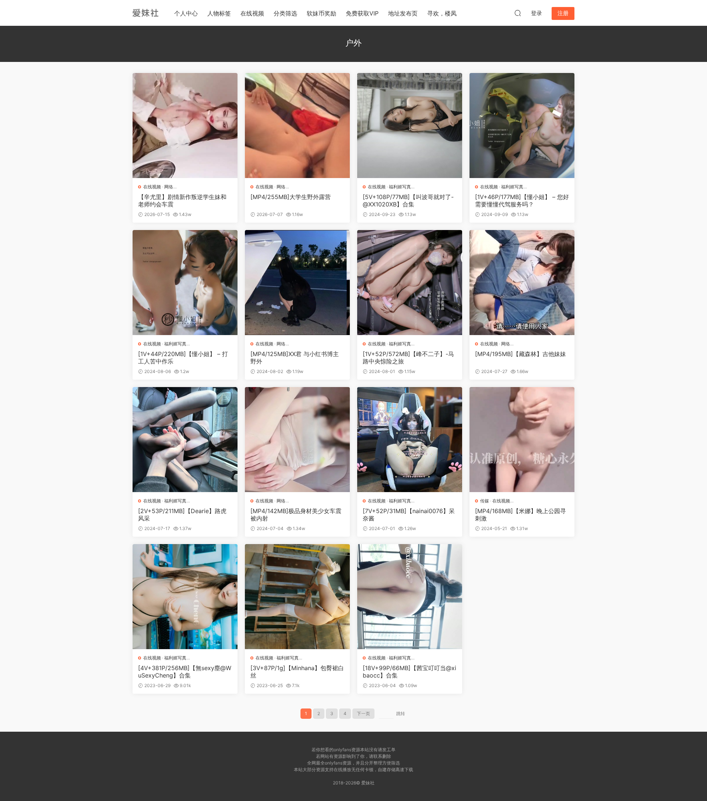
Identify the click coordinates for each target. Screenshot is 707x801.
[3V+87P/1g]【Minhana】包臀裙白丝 (297, 671)
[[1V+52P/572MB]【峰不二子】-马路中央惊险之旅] (409, 282)
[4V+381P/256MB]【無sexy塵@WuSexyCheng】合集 (184, 671)
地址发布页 (403, 13)
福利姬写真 (400, 186)
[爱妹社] (145, 13)
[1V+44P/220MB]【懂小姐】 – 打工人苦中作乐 (183, 357)
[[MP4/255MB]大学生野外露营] (297, 125)
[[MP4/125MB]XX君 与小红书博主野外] (297, 282)
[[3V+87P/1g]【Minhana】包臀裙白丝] (297, 596)
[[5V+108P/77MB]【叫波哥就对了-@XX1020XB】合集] (409, 125)
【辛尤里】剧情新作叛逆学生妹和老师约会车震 (182, 200)
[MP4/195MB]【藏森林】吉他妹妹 (520, 354)
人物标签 (219, 13)
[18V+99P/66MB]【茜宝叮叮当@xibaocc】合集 (409, 671)
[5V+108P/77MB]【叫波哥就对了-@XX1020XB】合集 (408, 200)
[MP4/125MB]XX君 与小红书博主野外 (294, 357)
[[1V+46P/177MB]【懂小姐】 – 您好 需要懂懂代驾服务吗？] (521, 125)
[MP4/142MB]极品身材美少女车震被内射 (295, 514)
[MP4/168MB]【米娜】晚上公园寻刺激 (520, 514)
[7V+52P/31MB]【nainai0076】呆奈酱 (409, 514)
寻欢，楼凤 (442, 13)
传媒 (484, 501)
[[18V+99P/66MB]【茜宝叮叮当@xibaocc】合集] (409, 596)
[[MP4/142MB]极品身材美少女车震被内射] (297, 439)
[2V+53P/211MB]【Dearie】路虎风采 (182, 514)
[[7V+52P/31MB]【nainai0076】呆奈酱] (409, 439)
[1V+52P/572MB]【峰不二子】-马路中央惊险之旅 (408, 357)
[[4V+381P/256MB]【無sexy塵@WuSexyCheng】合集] (185, 596)
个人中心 (186, 13)
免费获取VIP (362, 13)
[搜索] (517, 13)
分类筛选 (285, 13)
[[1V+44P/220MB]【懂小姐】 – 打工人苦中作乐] (185, 282)
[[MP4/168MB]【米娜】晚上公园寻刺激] (521, 439)
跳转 (400, 713)
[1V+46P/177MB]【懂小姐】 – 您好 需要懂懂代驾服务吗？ (522, 200)
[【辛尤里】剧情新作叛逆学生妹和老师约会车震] (185, 125)
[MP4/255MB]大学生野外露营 (290, 197)
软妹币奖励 (321, 13)
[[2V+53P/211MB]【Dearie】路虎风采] (185, 439)
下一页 (363, 713)
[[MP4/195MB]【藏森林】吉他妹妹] (521, 282)
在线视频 (252, 13)
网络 (168, 186)
